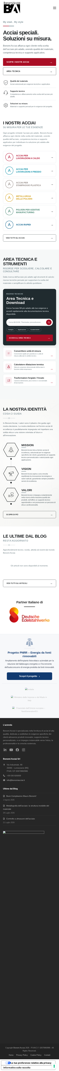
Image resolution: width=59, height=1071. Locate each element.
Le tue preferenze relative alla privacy (31, 1062)
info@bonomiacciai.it (16, 780)
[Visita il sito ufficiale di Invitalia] (29, 689)
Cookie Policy (35, 1055)
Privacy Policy (22, 1055)
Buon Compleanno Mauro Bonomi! (21, 796)
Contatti (47, 1055)
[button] (54, 8)
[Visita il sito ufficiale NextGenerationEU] (29, 710)
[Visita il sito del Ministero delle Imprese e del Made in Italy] (29, 699)
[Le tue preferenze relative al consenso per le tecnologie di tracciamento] (54, 1066)
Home (11, 1055)
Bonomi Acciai (19, 1048)
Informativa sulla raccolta (16, 1067)
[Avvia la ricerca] (49, 322)
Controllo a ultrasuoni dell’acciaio (20, 819)
